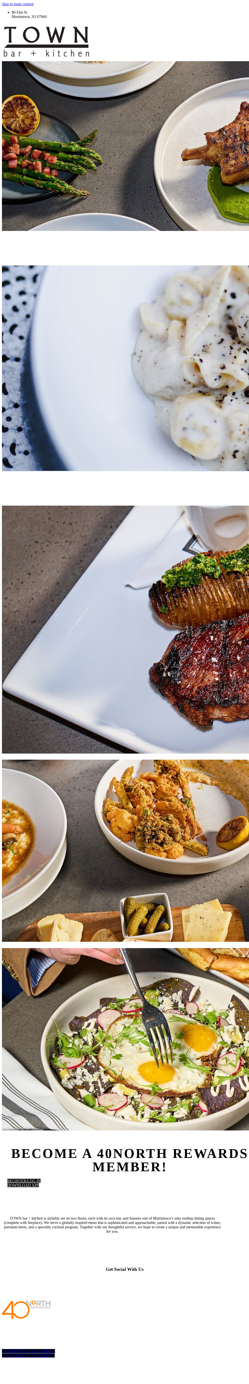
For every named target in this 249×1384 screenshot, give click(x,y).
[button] (24, 1181)
